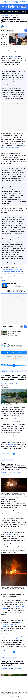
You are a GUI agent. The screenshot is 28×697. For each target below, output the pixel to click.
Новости (6, 15)
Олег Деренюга (7, 26)
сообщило (9, 511)
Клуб (24, 6)
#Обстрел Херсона (19, 371)
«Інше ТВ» (14, 56)
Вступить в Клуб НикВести (15, 352)
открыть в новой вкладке (5, 387)
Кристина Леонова (16, 383)
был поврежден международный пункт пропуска (11, 624)
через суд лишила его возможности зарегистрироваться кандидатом (13, 147)
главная (5, 11)
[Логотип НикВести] (13, 7)
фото (22, 11)
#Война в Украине (6, 371)
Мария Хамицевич (16, 472)
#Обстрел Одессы (6, 459)
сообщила (10, 534)
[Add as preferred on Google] (6, 7)
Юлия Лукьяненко (17, 668)
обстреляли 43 (10, 444)
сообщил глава (17, 419)
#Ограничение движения (7, 657)
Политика (10, 15)
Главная (2, 15)
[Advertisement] (14, 118)
